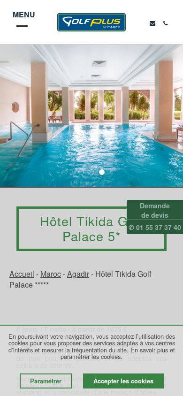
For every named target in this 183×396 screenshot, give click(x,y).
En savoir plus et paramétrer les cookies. (118, 353)
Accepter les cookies (123, 381)
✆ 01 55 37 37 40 (155, 227)
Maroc (50, 273)
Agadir (78, 273)
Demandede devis (155, 210)
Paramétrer (45, 381)
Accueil (21, 273)
